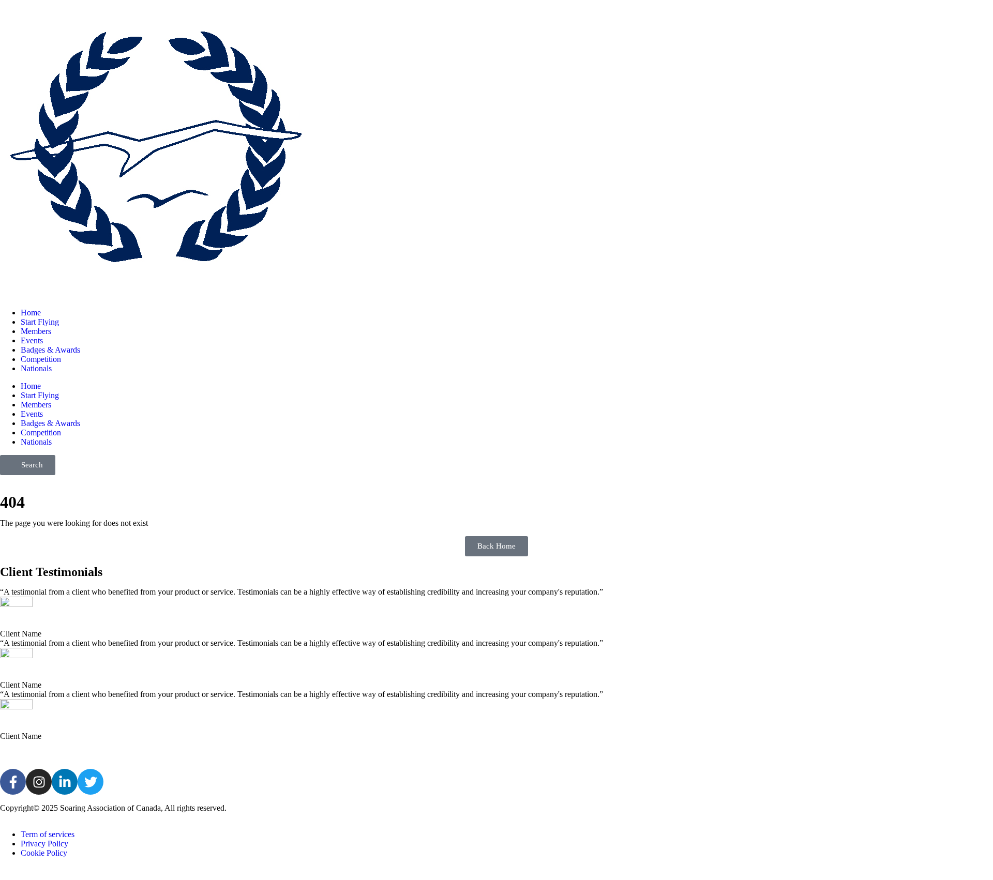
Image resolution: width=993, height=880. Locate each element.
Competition (41, 359)
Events (32, 340)
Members (36, 331)
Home (31, 312)
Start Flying (40, 321)
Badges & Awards (50, 349)
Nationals (36, 368)
